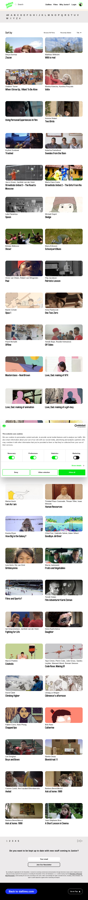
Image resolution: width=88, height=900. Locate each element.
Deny (16, 472)
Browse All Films (49, 33)
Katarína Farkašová (53, 150)
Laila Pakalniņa (11, 214)
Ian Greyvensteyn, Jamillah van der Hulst (22, 629)
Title (78, 33)
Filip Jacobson (51, 278)
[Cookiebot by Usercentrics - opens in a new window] (76, 426)
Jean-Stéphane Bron (53, 820)
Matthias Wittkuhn (52, 55)
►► (80, 841)
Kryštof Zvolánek (12, 150)
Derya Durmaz (11, 55)
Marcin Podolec (11, 661)
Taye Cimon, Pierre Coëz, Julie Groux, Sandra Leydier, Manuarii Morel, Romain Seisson (63, 662)
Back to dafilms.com (21, 891)
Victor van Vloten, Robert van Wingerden (21, 278)
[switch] (33, 457)
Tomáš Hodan (50, 597)
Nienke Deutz (50, 757)
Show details (76, 465)
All (7, 15)
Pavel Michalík (11, 342)
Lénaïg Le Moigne (52, 693)
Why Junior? (64, 4)
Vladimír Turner (11, 86)
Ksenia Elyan (10, 533)
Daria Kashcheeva (52, 629)
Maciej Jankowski (52, 565)
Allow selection (44, 472)
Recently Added (65, 33)
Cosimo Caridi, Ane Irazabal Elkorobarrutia (22, 788)
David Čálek (10, 693)
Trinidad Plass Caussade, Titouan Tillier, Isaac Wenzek (63, 502)
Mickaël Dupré (51, 214)
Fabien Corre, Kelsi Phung (15, 725)
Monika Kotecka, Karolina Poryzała (59, 86)
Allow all (72, 472)
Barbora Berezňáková (53, 788)
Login (74, 4)
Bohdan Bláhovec (12, 246)
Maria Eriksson (51, 246)
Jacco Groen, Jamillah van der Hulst (20, 182)
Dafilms (49, 4)
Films (55, 4)
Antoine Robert (51, 118)
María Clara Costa (52, 182)
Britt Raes (49, 725)
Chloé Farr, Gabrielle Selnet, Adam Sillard (61, 533)
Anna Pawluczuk (51, 310)
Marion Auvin (10, 501)
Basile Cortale (11, 310)
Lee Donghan (10, 757)
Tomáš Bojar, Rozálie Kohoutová (58, 342)
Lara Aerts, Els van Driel (15, 565)
